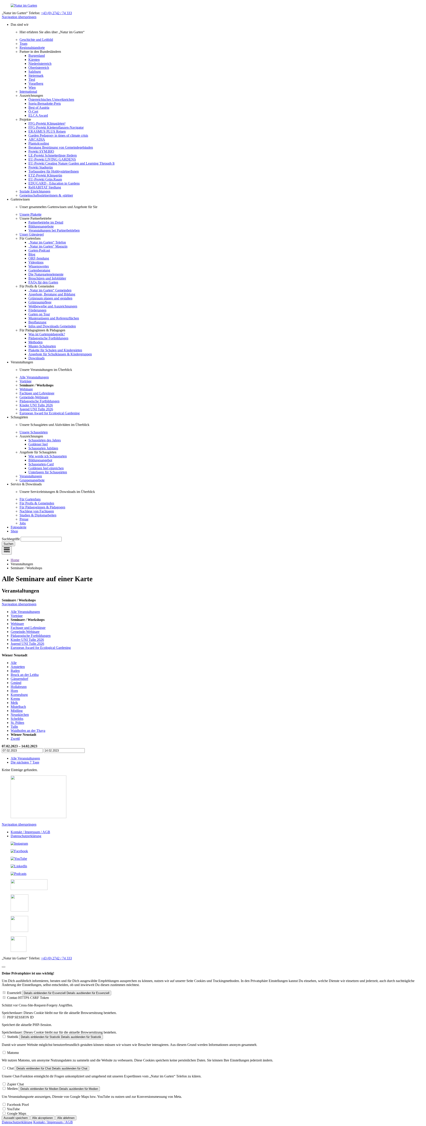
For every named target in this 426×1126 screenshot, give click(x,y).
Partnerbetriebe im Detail (45, 222)
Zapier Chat (15, 1084)
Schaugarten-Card (41, 464)
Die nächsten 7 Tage (25, 762)
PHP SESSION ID (20, 1017)
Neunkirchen (20, 715)
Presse (24, 519)
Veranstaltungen (31, 476)
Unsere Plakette (30, 214)
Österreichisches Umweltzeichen (51, 99)
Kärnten (34, 59)
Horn (14, 691)
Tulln (14, 726)
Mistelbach (18, 707)
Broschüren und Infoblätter (47, 278)
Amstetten (18, 667)
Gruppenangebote (32, 480)
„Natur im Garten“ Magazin (47, 246)
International (28, 91)
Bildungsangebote (41, 226)
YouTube (13, 1109)
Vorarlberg (35, 83)
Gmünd (16, 683)
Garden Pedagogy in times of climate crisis (58, 135)
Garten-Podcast (39, 250)
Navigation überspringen (19, 17)
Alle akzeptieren (42, 1118)
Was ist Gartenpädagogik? (46, 334)
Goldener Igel (38, 444)
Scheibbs (17, 718)
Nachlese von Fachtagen (37, 511)
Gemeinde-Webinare (34, 397)
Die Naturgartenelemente (45, 274)
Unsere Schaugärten (34, 432)
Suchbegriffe (11, 539)
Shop (14, 531)
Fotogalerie (18, 527)
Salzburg (34, 71)
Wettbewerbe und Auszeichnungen (52, 306)
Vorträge (26, 381)
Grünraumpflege (39, 302)
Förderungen (37, 310)
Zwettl (15, 738)
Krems (15, 699)
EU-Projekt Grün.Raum (45, 179)
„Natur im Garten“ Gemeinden (49, 290)
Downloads (36, 358)
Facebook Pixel (18, 1104)
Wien (32, 87)
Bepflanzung (37, 322)
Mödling (17, 711)
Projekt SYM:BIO (41, 151)
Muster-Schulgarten (42, 346)
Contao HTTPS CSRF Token (28, 998)
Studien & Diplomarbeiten (38, 515)
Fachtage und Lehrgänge (37, 393)
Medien (12, 1089)
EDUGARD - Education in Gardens (54, 183)
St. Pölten (17, 722)
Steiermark (35, 75)
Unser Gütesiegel (32, 234)
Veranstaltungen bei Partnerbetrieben (54, 230)
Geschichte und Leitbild (36, 39)
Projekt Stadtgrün (40, 167)
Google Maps (16, 1113)
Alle (14, 663)
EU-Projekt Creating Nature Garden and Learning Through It (71, 163)
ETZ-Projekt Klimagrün (45, 175)
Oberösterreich (38, 67)
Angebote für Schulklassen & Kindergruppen (60, 354)
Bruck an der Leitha (25, 675)
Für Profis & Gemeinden (37, 503)
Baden (15, 671)
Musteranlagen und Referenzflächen (53, 318)
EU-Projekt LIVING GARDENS (52, 159)
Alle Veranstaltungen (34, 377)
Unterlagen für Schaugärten (47, 472)
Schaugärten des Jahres (44, 440)
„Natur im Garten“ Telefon (47, 242)
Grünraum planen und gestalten (50, 298)
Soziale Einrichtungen (35, 191)
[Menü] (7, 550)
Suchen (8, 543)
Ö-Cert (33, 111)
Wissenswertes (38, 266)
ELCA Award (38, 115)
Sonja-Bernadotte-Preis (44, 103)
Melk (14, 703)
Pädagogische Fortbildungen (48, 338)
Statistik (12, 1037)
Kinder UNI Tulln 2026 (36, 405)
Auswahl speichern (16, 1118)
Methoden (35, 342)
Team (23, 43)
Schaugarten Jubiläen (43, 448)
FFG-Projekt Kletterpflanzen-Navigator (56, 127)
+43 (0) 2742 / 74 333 (56, 13)
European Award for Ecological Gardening (50, 413)
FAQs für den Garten (43, 282)
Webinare (26, 389)
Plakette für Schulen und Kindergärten (55, 350)
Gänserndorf (19, 679)
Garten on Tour (39, 314)
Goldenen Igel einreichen (46, 468)
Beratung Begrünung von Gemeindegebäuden (60, 147)
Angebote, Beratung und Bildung (51, 294)
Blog (31, 254)
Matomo (13, 1053)
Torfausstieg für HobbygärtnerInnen (53, 171)
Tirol (31, 79)
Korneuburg (19, 695)
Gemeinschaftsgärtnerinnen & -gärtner (46, 195)
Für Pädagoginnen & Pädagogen (42, 507)
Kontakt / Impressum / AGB (30, 832)
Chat (10, 1068)
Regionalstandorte (32, 47)
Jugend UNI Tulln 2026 (36, 409)
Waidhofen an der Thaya (28, 730)
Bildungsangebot (40, 460)
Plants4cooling (38, 143)
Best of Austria (38, 107)
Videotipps (35, 262)
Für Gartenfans (30, 499)
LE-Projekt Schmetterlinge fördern (52, 155)
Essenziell (14, 993)
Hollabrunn (19, 687)
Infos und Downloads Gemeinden (52, 326)
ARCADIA (36, 139)
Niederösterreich (39, 63)
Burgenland (36, 55)
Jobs (23, 523)
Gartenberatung (39, 270)
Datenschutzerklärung (26, 836)
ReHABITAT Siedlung (44, 187)
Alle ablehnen (66, 1118)
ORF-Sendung (38, 258)
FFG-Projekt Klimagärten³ (46, 123)
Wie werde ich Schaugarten (47, 456)
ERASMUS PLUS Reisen (47, 131)
